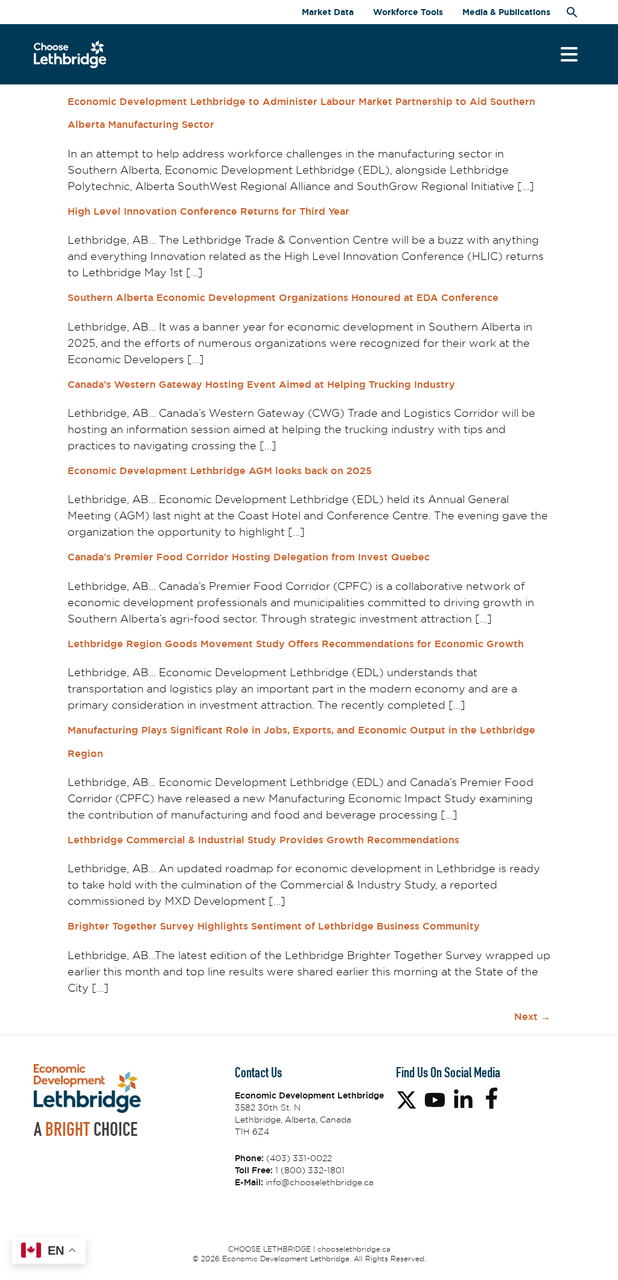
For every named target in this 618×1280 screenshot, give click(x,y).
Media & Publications (506, 12)
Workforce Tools (408, 12)
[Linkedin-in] (463, 1099)
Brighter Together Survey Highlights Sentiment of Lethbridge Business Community (274, 926)
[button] (572, 12)
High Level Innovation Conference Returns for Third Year (208, 211)
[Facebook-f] (491, 1098)
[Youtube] (434, 1099)
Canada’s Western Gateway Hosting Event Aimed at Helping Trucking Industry (261, 384)
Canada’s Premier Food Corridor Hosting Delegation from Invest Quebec (249, 557)
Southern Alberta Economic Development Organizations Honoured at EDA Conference (283, 297)
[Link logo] (70, 54)
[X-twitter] (406, 1099)
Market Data (328, 12)
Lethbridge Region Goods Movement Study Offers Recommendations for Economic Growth (296, 644)
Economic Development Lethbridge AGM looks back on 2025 (220, 470)
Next (532, 1016)
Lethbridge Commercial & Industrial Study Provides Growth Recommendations (263, 840)
